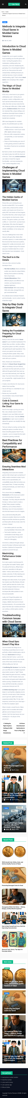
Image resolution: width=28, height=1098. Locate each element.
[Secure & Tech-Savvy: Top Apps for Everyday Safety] (14, 940)
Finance (7, 968)
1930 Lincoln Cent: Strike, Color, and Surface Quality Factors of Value (14, 984)
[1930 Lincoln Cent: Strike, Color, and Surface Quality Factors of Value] (14, 852)
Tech (6, 1018)
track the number (7, 1080)
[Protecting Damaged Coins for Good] (14, 875)
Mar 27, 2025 (15, 829)
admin (7, 770)
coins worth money (7, 1082)
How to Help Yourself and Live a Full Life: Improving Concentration (13, 795)
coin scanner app (7, 1085)
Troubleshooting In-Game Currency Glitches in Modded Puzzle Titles (13, 825)
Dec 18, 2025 (15, 770)
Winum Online (6, 1087)
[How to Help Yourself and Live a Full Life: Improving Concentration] (14, 918)
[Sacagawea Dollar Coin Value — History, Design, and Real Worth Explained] (14, 897)
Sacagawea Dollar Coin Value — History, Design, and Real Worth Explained (14, 1033)
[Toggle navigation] (3, 4)
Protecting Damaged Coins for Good (12, 885)
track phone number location (10, 1077)
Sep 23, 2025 (15, 799)
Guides (5, 22)
